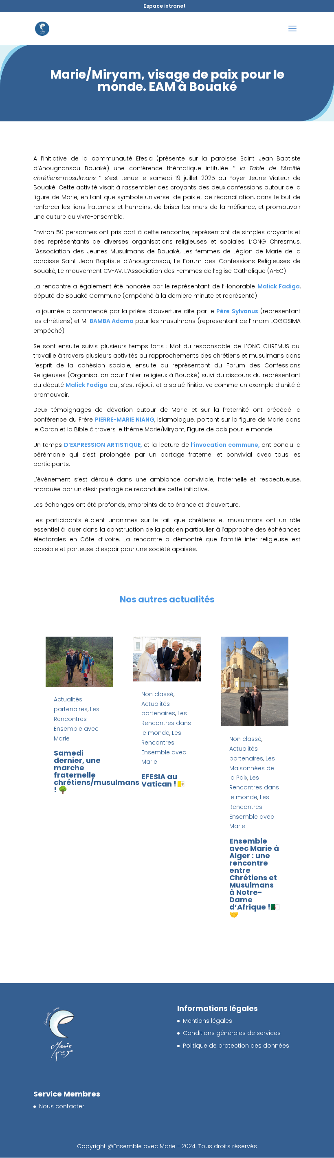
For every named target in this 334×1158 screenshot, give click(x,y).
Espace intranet (164, 5)
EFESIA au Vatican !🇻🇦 (163, 780)
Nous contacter (61, 1106)
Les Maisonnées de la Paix (252, 768)
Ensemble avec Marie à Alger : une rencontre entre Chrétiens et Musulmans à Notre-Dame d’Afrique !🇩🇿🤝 (254, 877)
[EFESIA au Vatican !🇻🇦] (166, 659)
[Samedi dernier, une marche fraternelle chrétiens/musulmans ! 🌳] (79, 662)
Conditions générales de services (232, 1033)
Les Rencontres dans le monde (166, 723)
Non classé (157, 694)
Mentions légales (207, 1021)
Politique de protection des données (236, 1046)
